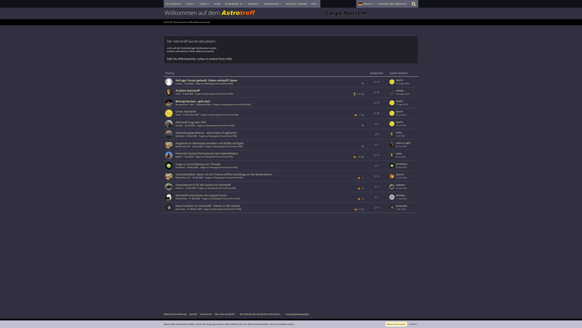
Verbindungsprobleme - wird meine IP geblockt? (206, 133)
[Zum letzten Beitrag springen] (392, 81)
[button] (366, 4)
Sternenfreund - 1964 (185, 104)
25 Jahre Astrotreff (188, 90)
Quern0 (400, 174)
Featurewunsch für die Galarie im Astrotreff (203, 185)
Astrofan (179, 125)
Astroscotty (180, 209)
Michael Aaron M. (183, 146)
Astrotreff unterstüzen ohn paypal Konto (201, 195)
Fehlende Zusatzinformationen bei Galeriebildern (207, 153)
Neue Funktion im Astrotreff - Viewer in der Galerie (208, 206)
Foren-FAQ (225, 59)
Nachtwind (180, 136)
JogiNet (179, 156)
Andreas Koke (181, 198)
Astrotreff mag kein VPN (191, 122)
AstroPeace (180, 167)
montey (399, 90)
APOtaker (400, 195)
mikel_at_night (403, 143)
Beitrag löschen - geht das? (193, 101)
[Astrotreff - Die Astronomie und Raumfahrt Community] (291, 13)
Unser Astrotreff (186, 111)
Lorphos (179, 83)
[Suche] (413, 4)
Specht (399, 80)
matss (178, 93)
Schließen (413, 324)
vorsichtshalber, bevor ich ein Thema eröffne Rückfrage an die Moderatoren (224, 174)
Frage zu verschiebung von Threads (198, 164)
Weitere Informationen (396, 324)
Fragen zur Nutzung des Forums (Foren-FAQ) (214, 83)
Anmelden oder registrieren (392, 3)
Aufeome (179, 188)
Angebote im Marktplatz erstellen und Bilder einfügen (210, 143)
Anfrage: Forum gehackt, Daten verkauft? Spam (206, 80)
